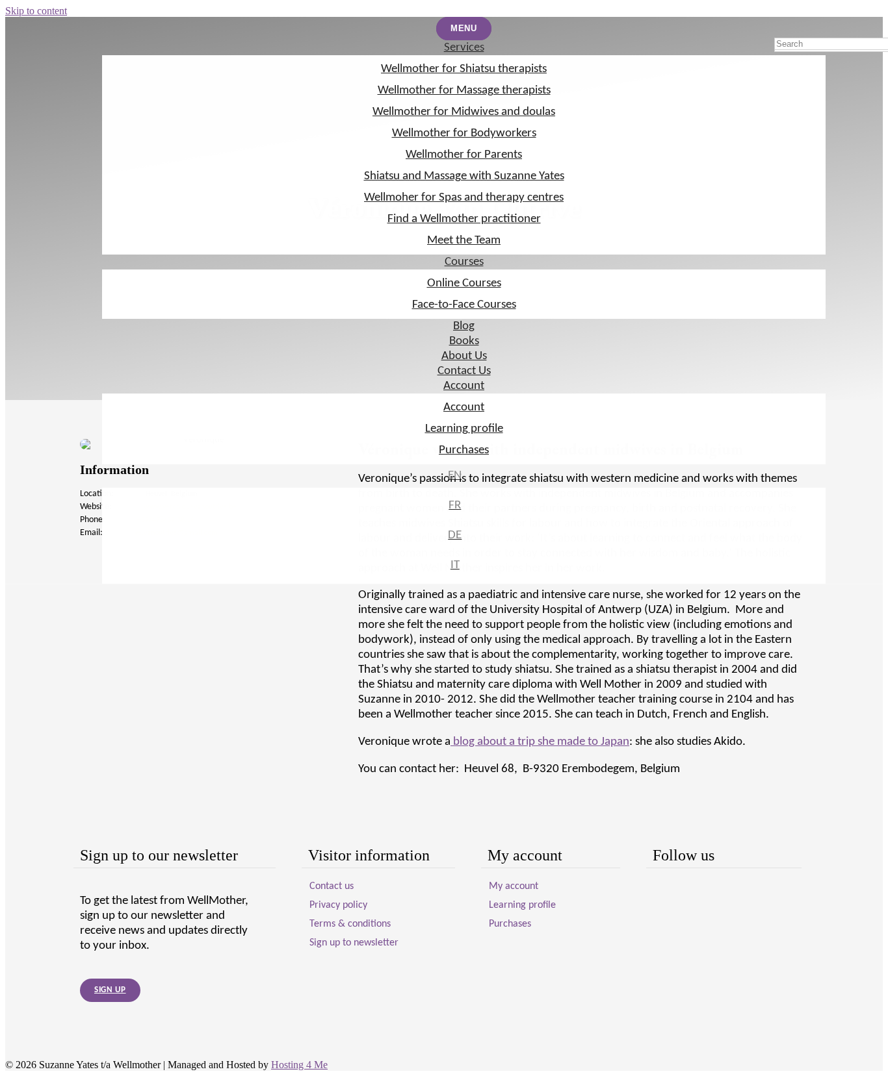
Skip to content (36, 10)
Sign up (110, 990)
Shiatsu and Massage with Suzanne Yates (464, 176)
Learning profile (464, 429)
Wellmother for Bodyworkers (464, 133)
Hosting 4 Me (299, 1064)
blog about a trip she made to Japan (540, 742)
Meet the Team (464, 240)
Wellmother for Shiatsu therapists (464, 69)
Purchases (464, 450)
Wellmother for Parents (464, 155)
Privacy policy (338, 905)
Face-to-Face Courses (464, 305)
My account (513, 886)
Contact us (331, 886)
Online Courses (464, 283)
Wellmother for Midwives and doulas (463, 112)
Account (463, 386)
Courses (464, 262)
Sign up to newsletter (353, 943)
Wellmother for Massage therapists (464, 90)
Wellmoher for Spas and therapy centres (464, 198)
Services (464, 48)
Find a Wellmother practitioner (464, 219)
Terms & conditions (350, 924)
